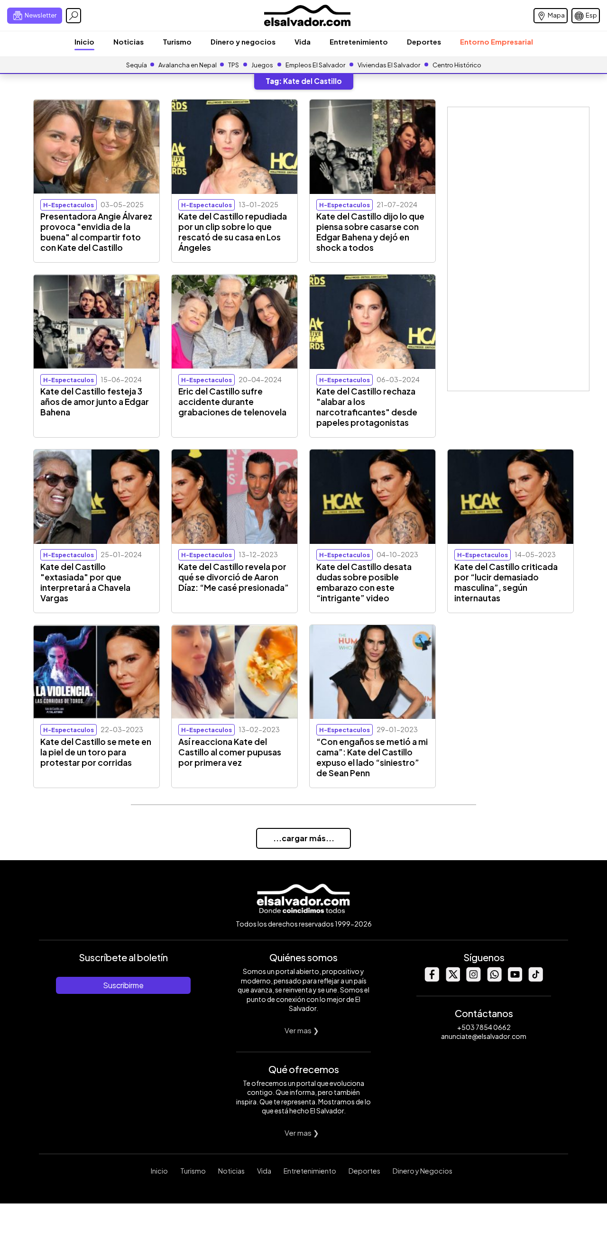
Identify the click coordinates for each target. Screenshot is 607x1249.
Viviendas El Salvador (389, 65)
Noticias (128, 41)
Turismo (177, 41)
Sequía (136, 65)
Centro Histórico (456, 65)
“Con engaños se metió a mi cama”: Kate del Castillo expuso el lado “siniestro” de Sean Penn (372, 757)
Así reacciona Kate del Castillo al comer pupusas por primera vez (229, 752)
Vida (302, 41)
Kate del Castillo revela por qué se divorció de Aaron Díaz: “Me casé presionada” (233, 577)
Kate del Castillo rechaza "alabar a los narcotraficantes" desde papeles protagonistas (366, 407)
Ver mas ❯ (302, 1030)
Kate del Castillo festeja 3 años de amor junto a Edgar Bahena (94, 401)
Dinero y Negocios (422, 1170)
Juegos (262, 65)
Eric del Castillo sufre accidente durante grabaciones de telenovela (232, 401)
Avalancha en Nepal (187, 65)
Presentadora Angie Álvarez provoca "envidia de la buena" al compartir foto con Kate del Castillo (96, 232)
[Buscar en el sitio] (73, 15)
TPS (233, 65)
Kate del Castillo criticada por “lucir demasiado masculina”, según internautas (506, 582)
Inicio (84, 41)
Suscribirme (123, 985)
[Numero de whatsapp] (494, 978)
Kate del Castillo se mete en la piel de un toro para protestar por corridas (95, 752)
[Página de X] (452, 978)
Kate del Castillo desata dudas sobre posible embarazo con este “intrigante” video (364, 582)
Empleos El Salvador (315, 65)
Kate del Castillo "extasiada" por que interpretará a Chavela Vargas (85, 582)
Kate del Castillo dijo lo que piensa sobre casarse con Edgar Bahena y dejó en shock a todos (370, 232)
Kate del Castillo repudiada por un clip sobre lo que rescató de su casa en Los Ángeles (232, 232)
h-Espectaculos (68, 205)
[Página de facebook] (431, 978)
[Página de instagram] (473, 978)
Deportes (424, 41)
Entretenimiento (359, 41)
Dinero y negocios (243, 41)
